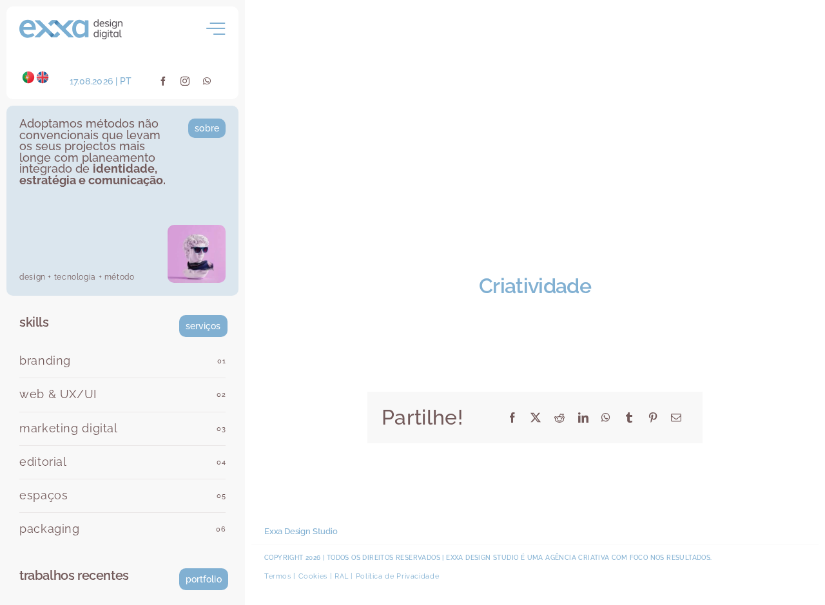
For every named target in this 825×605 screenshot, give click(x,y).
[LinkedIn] (584, 417)
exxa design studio (482, 557)
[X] (536, 417)
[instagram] (185, 81)
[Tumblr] (629, 417)
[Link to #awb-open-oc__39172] (216, 28)
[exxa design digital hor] (70, 24)
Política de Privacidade (398, 576)
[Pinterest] (653, 417)
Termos (277, 576)
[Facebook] (513, 417)
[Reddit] (560, 417)
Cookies (312, 576)
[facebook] (163, 81)
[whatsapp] (207, 81)
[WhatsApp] (606, 417)
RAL (342, 576)
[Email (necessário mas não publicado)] (676, 417)
